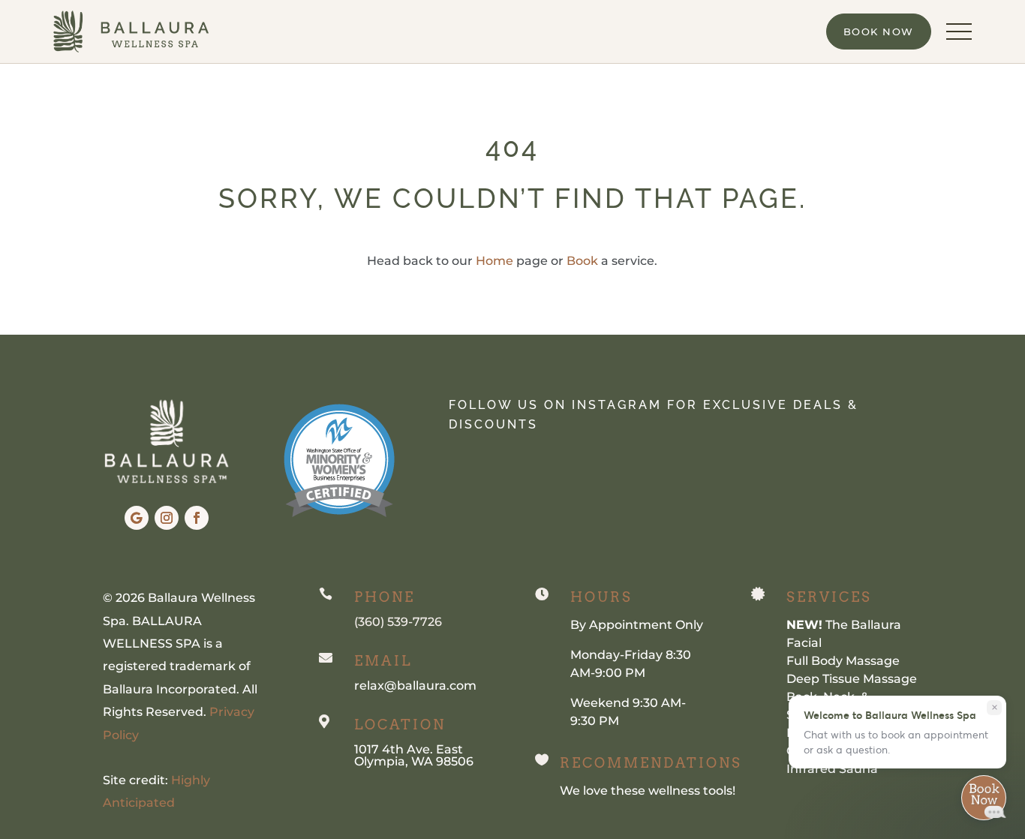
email (383, 661)
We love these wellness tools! (647, 790)
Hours (601, 597)
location (400, 724)
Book (582, 261)
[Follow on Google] (137, 518)
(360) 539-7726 (398, 622)
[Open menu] (959, 31)
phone (384, 597)
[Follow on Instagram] (167, 518)
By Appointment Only (636, 625)
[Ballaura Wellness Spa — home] (131, 32)
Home (494, 261)
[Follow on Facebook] (197, 518)
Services (829, 597)
